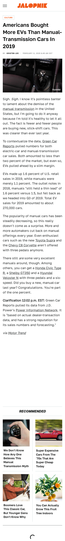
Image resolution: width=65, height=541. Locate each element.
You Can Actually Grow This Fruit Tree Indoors (47, 509)
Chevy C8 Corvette (22, 245)
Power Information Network (37, 310)
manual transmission (18, 109)
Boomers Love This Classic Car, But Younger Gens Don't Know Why (15, 511)
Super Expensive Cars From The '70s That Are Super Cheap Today (47, 458)
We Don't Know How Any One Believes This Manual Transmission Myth (16, 458)
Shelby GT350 (19, 273)
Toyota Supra (45, 240)
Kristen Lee (13, 53)
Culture (8, 17)
